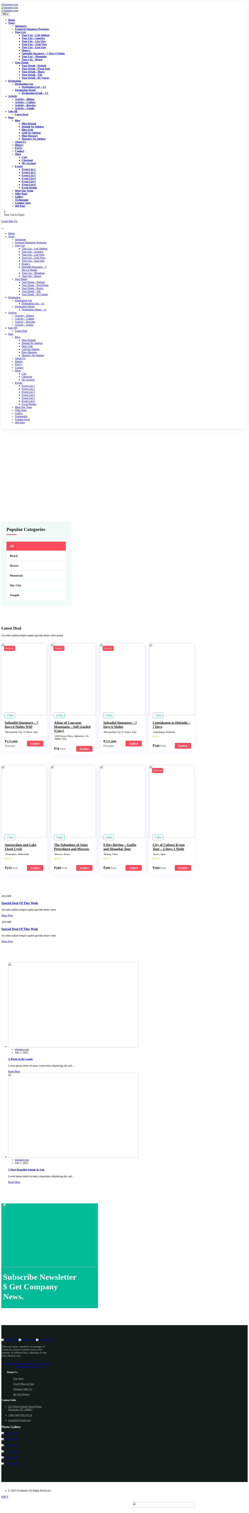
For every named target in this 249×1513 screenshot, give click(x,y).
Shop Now (7, 915)
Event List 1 (29, 169)
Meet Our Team (24, 190)
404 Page (20, 205)
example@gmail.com (19, 1420)
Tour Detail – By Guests (35, 77)
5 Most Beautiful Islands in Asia (26, 1169)
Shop (18, 154)
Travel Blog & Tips (23, 1383)
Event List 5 (29, 181)
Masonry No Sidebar (34, 138)
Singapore (21, 26)
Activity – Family (25, 108)
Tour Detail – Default (34, 65)
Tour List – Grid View (34, 44)
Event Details (29, 187)
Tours (11, 23)
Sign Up (12, 221)
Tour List (20, 32)
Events (19, 166)
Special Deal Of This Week (19, 903)
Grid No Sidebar (31, 132)
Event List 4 (29, 178)
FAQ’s (18, 148)
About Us (20, 141)
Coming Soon (22, 202)
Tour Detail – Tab (32, 74)
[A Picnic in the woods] (73, 1046)
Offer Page (21, 193)
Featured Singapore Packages (32, 29)
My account (29, 163)
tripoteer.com (22, 1049)
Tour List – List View (34, 41)
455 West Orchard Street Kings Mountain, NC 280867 (25, 1408)
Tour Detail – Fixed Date (36, 68)
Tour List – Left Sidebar (36, 35)
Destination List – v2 (34, 87)
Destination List (24, 84)
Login (4, 221)
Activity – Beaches (25, 105)
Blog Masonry (30, 135)
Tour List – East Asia (34, 47)
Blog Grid (27, 129)
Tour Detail (21, 62)
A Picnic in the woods (20, 1059)
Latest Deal (21, 114)
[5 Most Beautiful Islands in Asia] (73, 1156)
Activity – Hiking (24, 99)
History (19, 144)
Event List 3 (29, 175)
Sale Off (12, 111)
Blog (17, 120)
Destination (14, 80)
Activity (12, 96)
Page (11, 117)
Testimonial (21, 199)
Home (11, 19)
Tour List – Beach (32, 59)
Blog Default (29, 123)
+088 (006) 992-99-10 (20, 1415)
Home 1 (26, 50)
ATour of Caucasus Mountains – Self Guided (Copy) (72, 727)
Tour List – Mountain (34, 56)
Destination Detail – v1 (35, 93)
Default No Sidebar (33, 126)
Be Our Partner (21, 1394)
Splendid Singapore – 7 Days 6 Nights (43, 53)
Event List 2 (29, 172)
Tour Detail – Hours (33, 71)
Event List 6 (29, 184)
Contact (19, 151)
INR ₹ (4, 1496)
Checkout (27, 160)
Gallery (19, 196)
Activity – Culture (25, 102)
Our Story (18, 1378)
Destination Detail (25, 90)
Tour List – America (33, 38)
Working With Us (22, 1389)
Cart (24, 157)
